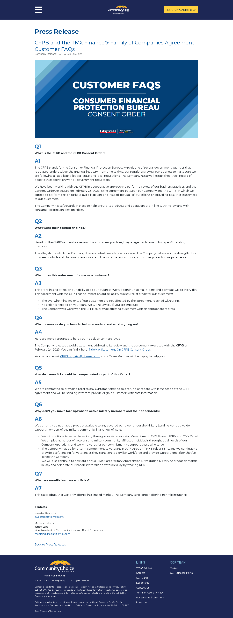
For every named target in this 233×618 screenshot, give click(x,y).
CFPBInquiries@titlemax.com (80, 356)
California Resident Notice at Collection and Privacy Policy (97, 586)
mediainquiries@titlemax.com (52, 533)
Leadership (142, 582)
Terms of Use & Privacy (150, 592)
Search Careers (180, 9)
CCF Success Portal (181, 572)
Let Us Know (56, 611)
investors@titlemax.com (49, 516)
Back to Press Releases (50, 544)
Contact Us (142, 587)
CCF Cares (142, 577)
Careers (140, 572)
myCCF (174, 567)
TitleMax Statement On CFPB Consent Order (119, 349)
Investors (141, 602)
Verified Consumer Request (57, 590)
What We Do (144, 567)
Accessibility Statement (150, 597)
